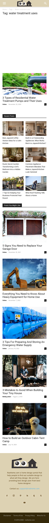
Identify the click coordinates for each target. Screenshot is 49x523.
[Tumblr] (34, 495)
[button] (4, 3)
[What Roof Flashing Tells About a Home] (36, 183)
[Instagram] (13, 495)
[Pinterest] (20, 495)
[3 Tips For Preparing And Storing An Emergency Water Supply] (24, 323)
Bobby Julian (7, 397)
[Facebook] (6, 495)
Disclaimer (7, 515)
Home (5, 9)
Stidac (5, 104)
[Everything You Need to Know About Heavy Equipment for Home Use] (24, 275)
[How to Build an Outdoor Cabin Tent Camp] (24, 419)
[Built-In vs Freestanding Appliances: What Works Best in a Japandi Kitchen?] (36, 128)
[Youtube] (24, 502)
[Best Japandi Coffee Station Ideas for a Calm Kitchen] (13, 128)
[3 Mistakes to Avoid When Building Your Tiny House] (24, 371)
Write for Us (41, 515)
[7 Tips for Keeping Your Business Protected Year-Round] (13, 183)
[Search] (45, 3)
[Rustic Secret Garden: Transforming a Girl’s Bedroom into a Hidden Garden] (13, 154)
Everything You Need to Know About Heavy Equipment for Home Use (24, 295)
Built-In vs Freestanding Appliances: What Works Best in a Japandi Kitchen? (36, 140)
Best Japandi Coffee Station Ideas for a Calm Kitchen (12, 140)
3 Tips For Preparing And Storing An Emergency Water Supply (24, 343)
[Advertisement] (24, 47)
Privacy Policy (30, 515)
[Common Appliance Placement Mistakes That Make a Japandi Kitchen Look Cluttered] (36, 154)
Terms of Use (18, 515)
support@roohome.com (29, 488)
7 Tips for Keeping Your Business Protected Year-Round (12, 195)
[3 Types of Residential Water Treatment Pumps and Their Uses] (24, 84)
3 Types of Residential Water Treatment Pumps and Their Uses (22, 99)
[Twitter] (40, 495)
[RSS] (27, 495)
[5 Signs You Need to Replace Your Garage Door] (24, 227)
